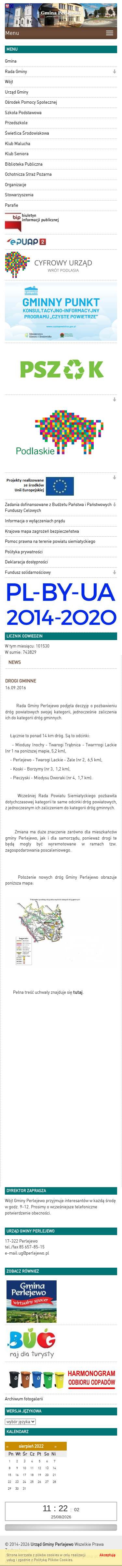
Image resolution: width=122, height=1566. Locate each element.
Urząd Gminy (16, 92)
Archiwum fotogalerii (24, 1398)
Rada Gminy (16, 71)
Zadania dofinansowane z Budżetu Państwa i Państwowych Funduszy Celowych (58, 507)
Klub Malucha (17, 143)
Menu (12, 33)
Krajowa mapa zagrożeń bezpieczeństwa (42, 531)
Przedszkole (16, 122)
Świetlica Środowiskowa (27, 133)
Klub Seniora (17, 153)
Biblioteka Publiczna (24, 164)
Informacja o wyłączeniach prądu (35, 520)
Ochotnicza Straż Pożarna (28, 174)
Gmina (11, 61)
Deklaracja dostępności (26, 561)
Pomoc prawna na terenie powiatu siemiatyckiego (50, 541)
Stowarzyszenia (19, 194)
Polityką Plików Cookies (53, 1560)
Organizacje (15, 184)
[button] (114, 72)
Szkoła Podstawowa (23, 112)
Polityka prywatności (24, 551)
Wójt (9, 81)
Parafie (11, 205)
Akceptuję (107, 1555)
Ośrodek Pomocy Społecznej (31, 102)
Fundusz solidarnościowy (28, 572)
